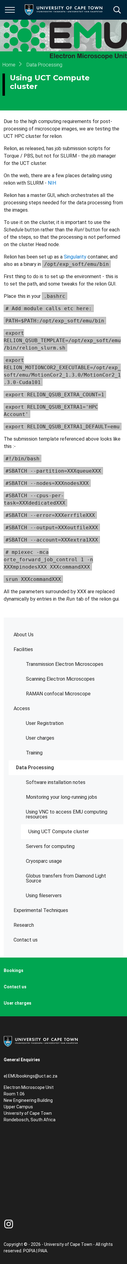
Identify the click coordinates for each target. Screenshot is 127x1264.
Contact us (26, 940)
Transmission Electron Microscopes (64, 664)
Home (8, 65)
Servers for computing (50, 846)
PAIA (42, 1250)
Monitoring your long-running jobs (61, 797)
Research (24, 925)
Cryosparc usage (44, 861)
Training (34, 753)
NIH (52, 183)
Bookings (13, 970)
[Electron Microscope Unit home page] (65, 35)
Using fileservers (44, 895)
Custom (8, 1224)
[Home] (41, 1040)
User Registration (44, 723)
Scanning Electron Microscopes (60, 679)
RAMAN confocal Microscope (58, 694)
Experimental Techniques (41, 910)
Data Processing (35, 767)
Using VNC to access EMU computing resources (66, 814)
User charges (40, 738)
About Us (24, 635)
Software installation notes (55, 782)
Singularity (75, 257)
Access (22, 708)
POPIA (29, 1250)
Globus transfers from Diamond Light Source (66, 878)
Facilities (23, 649)
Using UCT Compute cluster (58, 831)
